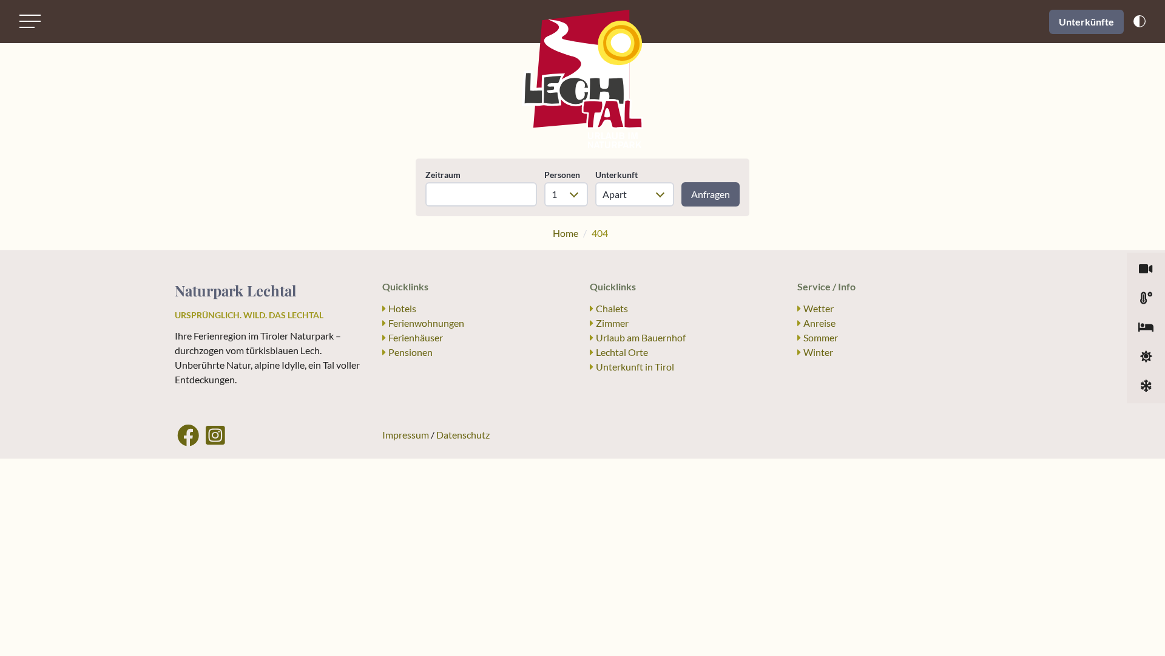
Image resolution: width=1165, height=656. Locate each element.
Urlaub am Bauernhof (641, 337)
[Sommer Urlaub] (1145, 357)
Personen (562, 174)
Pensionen (410, 352)
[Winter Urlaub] (1145, 386)
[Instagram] (215, 435)
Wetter (818, 308)
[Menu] (30, 21)
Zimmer (612, 323)
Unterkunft (616, 174)
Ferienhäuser (415, 337)
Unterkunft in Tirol (635, 366)
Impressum (405, 434)
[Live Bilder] (1145, 269)
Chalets (612, 308)
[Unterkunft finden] (1145, 328)
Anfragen (710, 194)
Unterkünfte (1086, 21)
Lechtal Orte (622, 352)
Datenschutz (463, 434)
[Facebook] (188, 435)
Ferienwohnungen (426, 323)
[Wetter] (1145, 299)
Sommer (820, 337)
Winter (818, 352)
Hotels (402, 308)
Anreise (819, 323)
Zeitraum (443, 174)
